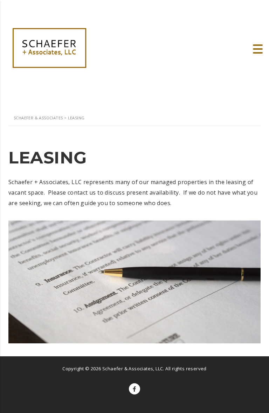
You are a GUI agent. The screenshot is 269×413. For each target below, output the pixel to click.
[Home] (49, 48)
